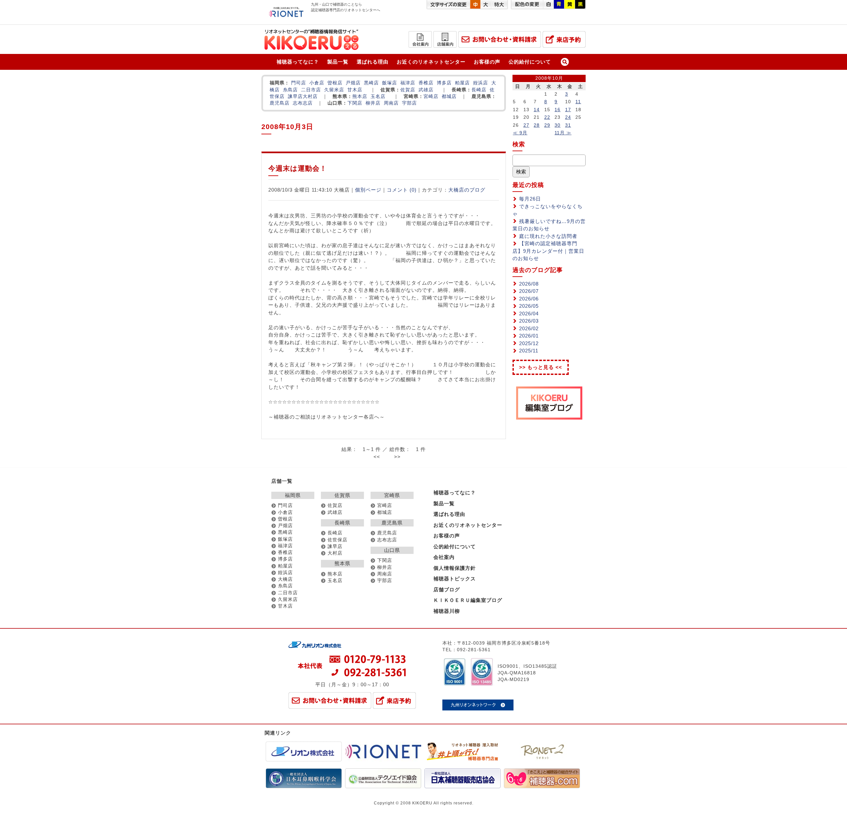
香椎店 (426, 82)
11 (578, 101)
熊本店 (359, 96)
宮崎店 (431, 96)
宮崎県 (392, 495)
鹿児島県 (392, 522)
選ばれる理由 (372, 62)
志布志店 (303, 103)
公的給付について (530, 62)
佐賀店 (407, 89)
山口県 (392, 550)
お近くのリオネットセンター (431, 62)
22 (547, 117)
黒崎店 (371, 82)
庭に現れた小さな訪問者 (548, 236)
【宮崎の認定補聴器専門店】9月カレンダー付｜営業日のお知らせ (548, 251)
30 (557, 125)
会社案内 (444, 557)
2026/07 (529, 291)
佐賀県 (342, 495)
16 (557, 109)
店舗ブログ (446, 589)
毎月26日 (530, 199)
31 (568, 125)
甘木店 (354, 89)
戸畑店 (353, 82)
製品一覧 (337, 62)
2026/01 (529, 336)
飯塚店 (389, 82)
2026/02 (529, 328)
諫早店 (295, 96)
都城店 (449, 96)
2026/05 (529, 306)
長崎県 (342, 522)
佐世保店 (337, 539)
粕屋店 (462, 82)
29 (547, 125)
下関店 (354, 103)
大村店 (310, 96)
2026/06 (529, 298)
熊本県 (342, 563)
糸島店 (290, 89)
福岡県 (293, 495)
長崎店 (478, 89)
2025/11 (528, 350)
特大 (499, 4)
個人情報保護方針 (454, 568)
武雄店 (426, 89)
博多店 (444, 82)
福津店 (407, 82)
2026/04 (529, 313)
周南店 (391, 103)
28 (537, 125)
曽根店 (335, 82)
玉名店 (378, 96)
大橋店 (285, 579)
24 (568, 117)
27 (526, 125)
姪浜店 (480, 82)
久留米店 (334, 89)
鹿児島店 (280, 103)
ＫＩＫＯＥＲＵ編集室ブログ (467, 600)
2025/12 (529, 343)
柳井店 (373, 103)
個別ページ (368, 190)
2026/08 (529, 284)
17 (568, 109)
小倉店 (316, 82)
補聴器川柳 (446, 611)
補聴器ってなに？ (298, 62)
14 (537, 109)
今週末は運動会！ (297, 168)
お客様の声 (487, 62)
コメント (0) (402, 190)
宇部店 (409, 103)
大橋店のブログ (466, 190)
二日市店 (311, 89)
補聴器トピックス (454, 578)
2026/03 (529, 321)
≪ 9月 (520, 132)
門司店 (298, 82)
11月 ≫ (563, 132)
